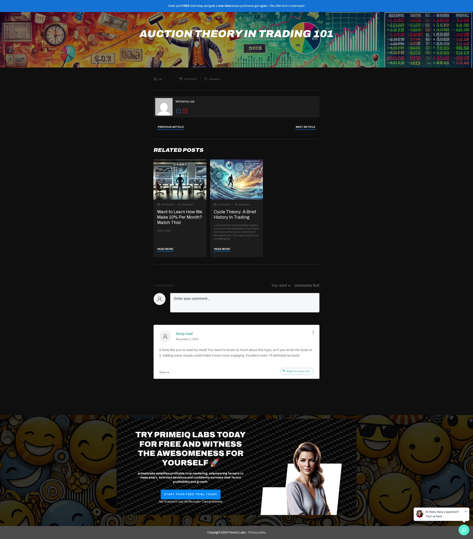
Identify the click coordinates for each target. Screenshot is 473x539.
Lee (191, 101)
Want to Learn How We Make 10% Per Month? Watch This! (179, 217)
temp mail (184, 333)
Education (214, 79)
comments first (306, 285)
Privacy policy (257, 532)
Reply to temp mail (298, 371)
